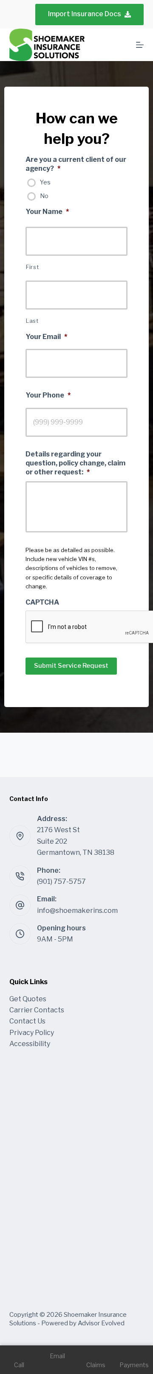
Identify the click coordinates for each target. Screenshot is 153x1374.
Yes (45, 182)
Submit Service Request (71, 665)
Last (32, 320)
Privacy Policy (31, 1033)
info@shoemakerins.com (77, 910)
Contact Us (27, 1021)
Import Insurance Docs (84, 14)
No (44, 195)
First (32, 266)
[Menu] (140, 45)
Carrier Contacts (36, 1010)
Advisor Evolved (101, 1323)
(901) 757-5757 (61, 881)
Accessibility (29, 1044)
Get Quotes (27, 999)
